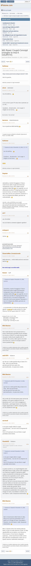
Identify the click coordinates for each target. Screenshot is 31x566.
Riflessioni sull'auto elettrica (10, 31)
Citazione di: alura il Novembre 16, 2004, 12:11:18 (16, 147)
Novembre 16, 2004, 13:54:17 (8, 275)
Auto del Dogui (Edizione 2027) (11, 27)
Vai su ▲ (21, 561)
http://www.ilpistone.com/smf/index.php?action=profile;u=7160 (11, 247)
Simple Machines (19, 562)
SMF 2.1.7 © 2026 (12, 562)
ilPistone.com (6, 5)
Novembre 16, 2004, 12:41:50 (8, 176)
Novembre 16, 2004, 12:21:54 (8, 122)
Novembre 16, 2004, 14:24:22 (8, 377)
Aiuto (9, 561)
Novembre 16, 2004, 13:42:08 (8, 256)
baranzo (5, 120)
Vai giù (3, 61)
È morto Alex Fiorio (8, 39)
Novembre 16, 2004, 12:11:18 (8, 90)
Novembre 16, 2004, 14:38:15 (8, 423)
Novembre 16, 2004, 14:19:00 (8, 358)
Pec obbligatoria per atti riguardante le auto (15, 35)
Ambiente (5, 24)
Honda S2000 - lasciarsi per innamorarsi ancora (15, 43)
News (4, 40)
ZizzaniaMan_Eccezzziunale (11, 253)
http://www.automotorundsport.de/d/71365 (15, 74)
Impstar (5, 173)
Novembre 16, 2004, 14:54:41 (8, 444)
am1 (3, 213)
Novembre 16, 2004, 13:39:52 (8, 232)
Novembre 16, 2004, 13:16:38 (8, 215)
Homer (4, 273)
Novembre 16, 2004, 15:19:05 (8, 503)
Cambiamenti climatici (9, 23)
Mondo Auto (5, 28)
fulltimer (5, 66)
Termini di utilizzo (15, 561)
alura (4, 88)
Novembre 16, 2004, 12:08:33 (8, 68)
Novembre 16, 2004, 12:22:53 (8, 143)
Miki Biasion (6, 326)
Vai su (2, 551)
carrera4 (5, 420)
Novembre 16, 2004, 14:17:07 (8, 328)
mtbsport (5, 230)
